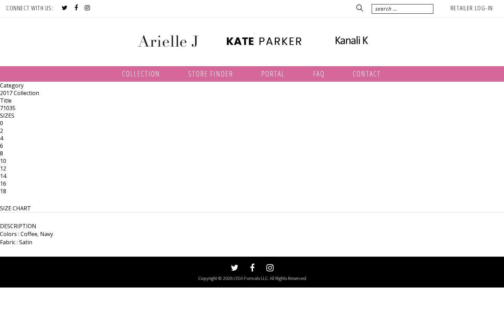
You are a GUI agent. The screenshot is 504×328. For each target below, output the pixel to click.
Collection (141, 73)
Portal (273, 73)
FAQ (319, 73)
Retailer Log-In (472, 8)
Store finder (210, 73)
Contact (367, 73)
